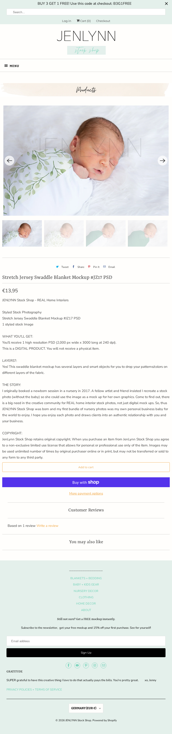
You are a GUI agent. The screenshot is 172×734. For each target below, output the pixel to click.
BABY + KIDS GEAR (86, 585)
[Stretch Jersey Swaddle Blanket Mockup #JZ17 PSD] (86, 160)
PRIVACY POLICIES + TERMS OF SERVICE (34, 690)
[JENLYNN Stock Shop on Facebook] (68, 665)
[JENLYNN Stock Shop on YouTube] (77, 665)
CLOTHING (86, 597)
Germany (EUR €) (84, 708)
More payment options (86, 493)
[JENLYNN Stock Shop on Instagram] (95, 665)
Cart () (85, 21)
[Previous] (9, 161)
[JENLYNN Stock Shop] (86, 43)
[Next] (163, 161)
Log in (66, 21)
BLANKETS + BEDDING (86, 578)
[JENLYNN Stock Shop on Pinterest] (86, 665)
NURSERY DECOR (86, 591)
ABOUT (86, 610)
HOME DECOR (86, 604)
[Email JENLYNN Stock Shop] (103, 665)
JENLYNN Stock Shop (78, 720)
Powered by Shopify (104, 720)
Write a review (47, 525)
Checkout (103, 21)
